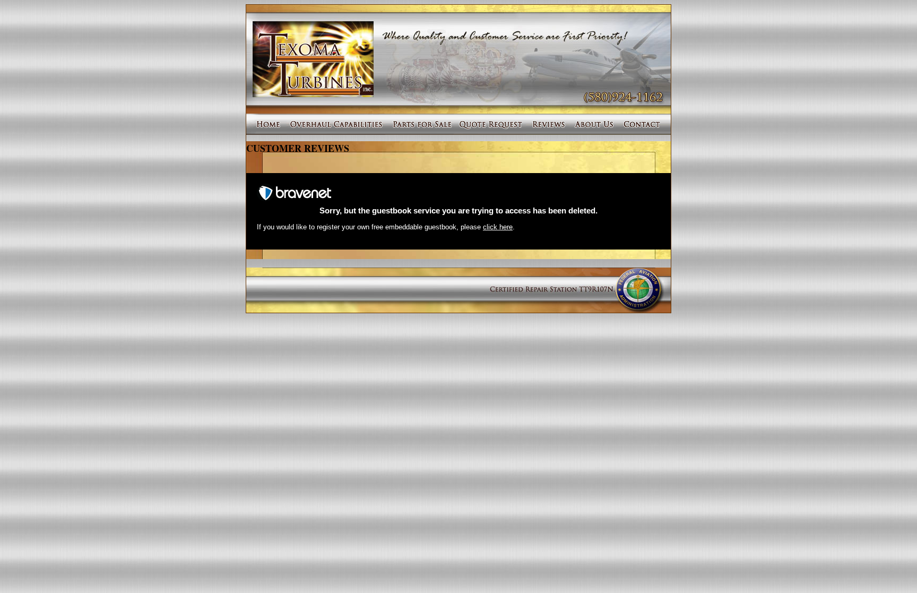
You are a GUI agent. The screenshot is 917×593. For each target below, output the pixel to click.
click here (498, 227)
